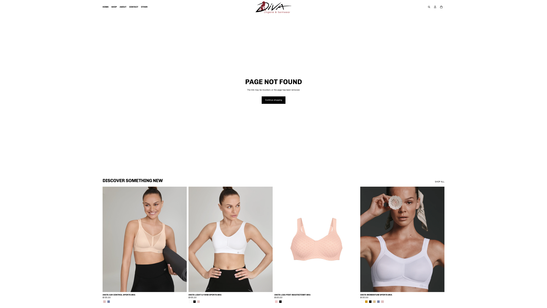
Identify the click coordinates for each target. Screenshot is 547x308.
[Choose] (182, 287)
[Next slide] (182, 239)
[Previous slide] (107, 239)
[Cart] (441, 7)
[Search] (429, 7)
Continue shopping (273, 100)
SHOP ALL (439, 181)
